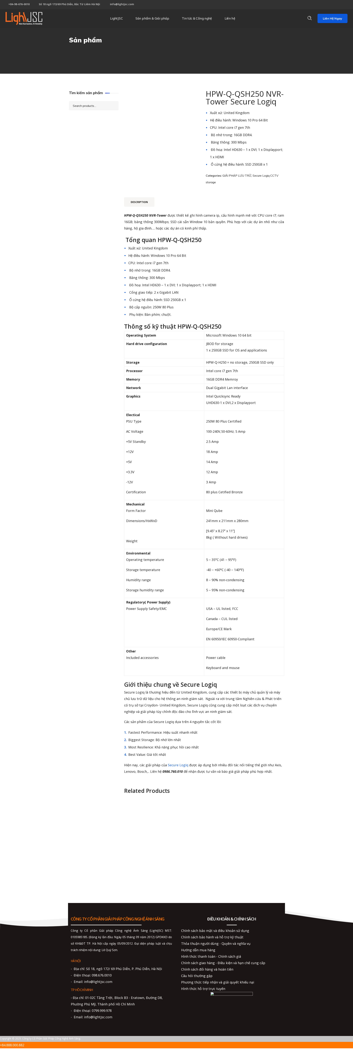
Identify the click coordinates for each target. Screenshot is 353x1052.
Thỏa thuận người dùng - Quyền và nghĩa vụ (215, 943)
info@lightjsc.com (121, 4)
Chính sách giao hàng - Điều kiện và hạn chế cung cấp (223, 963)
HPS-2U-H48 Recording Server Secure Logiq (225, 817)
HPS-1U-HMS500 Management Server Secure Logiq (266, 877)
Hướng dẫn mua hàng (198, 950)
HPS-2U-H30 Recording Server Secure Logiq (183, 817)
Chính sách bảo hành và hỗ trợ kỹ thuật (212, 937)
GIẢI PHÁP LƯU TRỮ (236, 175)
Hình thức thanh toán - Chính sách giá (211, 956)
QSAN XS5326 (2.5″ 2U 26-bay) (142, 823)
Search (112, 105)
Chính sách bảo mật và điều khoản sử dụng (215, 930)
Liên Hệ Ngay (332, 18)
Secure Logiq (178, 765)
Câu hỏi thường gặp (197, 976)
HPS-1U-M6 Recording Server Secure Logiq (142, 875)
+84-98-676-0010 (19, 4)
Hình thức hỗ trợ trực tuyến (203, 988)
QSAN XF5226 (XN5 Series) (224, 867)
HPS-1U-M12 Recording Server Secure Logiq (266, 832)
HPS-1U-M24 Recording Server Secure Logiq (183, 862)
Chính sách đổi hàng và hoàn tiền (207, 969)
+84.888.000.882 (12, 1045)
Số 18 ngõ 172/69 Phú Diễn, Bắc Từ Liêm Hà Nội (69, 4)
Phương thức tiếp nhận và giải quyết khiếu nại (217, 982)
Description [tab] (139, 202)
